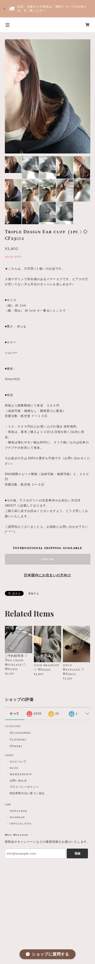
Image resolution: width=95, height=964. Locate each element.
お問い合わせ (18, 781)
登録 (77, 853)
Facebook (17, 817)
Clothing (18, 740)
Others (16, 746)
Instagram (18, 811)
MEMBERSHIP (21, 774)
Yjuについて (18, 762)
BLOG (14, 768)
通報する (33, 594)
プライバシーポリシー (24, 787)
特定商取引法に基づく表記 (27, 793)
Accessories (20, 733)
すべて (14, 713)
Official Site (20, 824)
